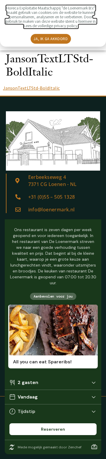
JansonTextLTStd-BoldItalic (31, 88)
